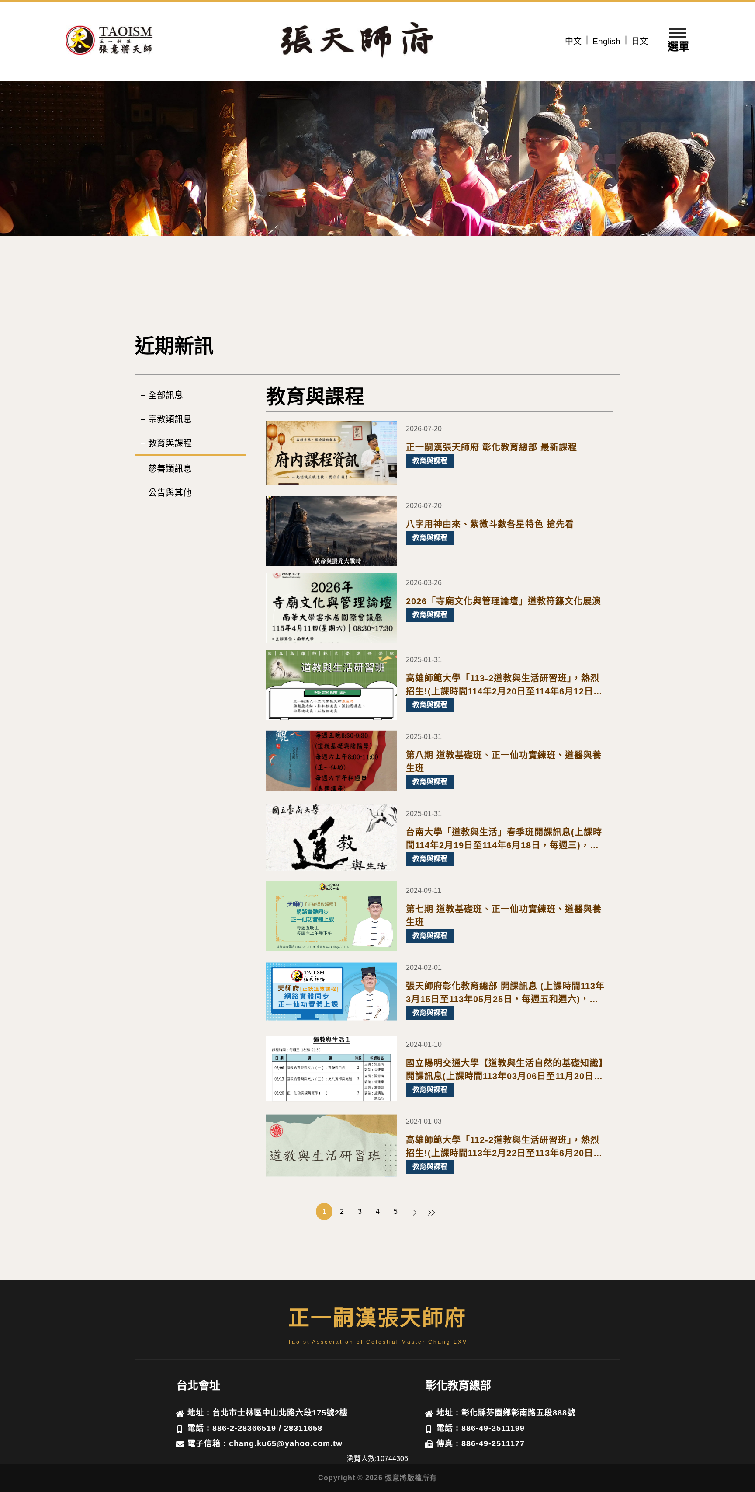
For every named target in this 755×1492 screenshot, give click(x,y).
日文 (639, 41)
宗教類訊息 (170, 419)
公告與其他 (170, 493)
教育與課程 (170, 443)
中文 (573, 41)
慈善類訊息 (170, 469)
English (606, 41)
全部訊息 (165, 395)
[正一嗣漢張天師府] (109, 41)
